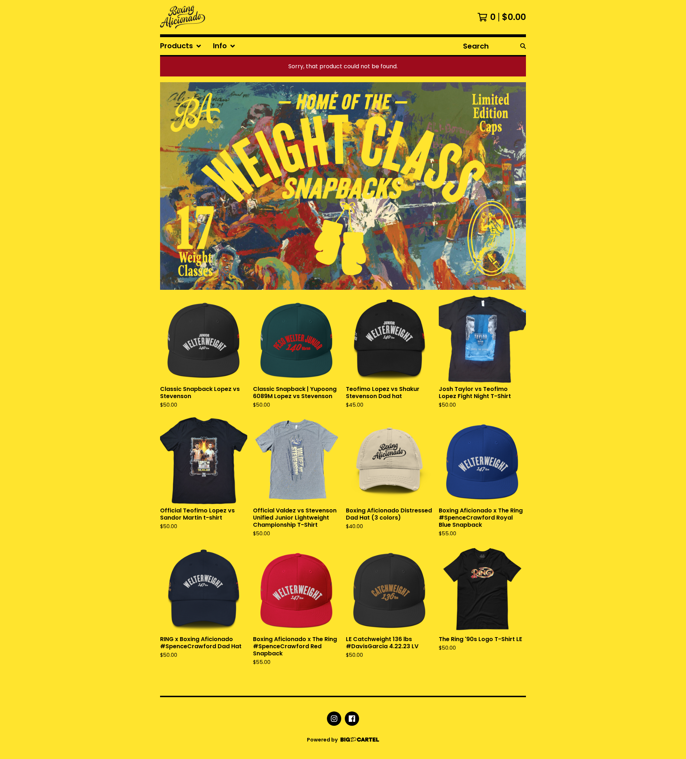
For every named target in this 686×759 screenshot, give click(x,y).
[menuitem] (181, 46)
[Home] (182, 17)
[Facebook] (352, 718)
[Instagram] (334, 718)
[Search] (523, 46)
